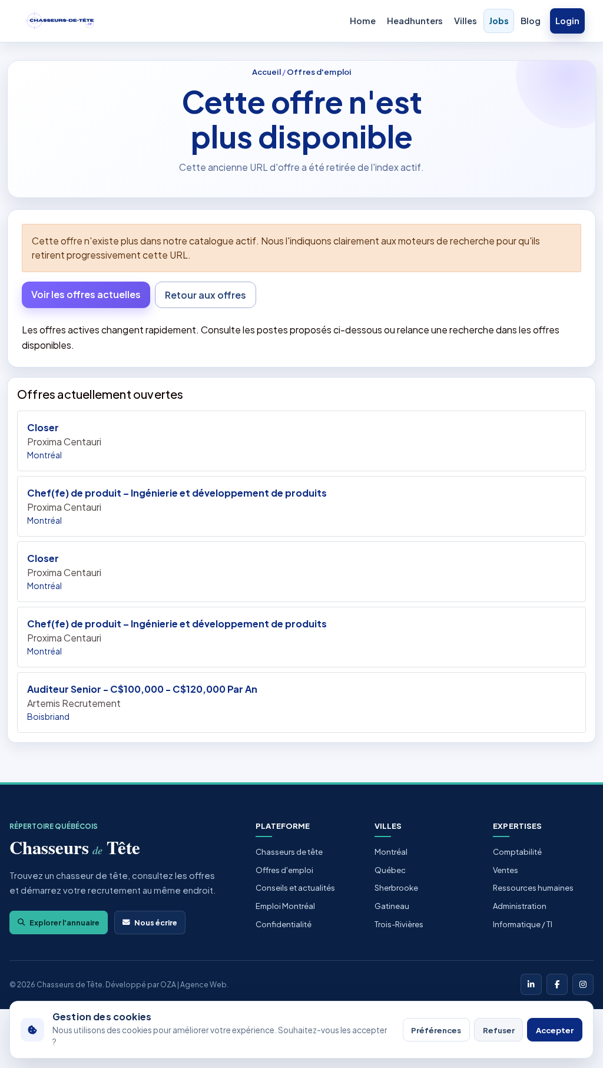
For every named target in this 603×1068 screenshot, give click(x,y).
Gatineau (392, 906)
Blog (531, 20)
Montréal (391, 852)
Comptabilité (517, 852)
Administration (519, 906)
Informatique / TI (522, 924)
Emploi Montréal (285, 906)
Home (363, 20)
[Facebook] (557, 984)
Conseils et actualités (295, 887)
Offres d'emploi (319, 72)
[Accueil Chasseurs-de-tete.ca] (60, 21)
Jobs (499, 20)
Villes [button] (465, 20)
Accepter (555, 1030)
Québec (390, 870)
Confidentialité (284, 924)
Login (567, 20)
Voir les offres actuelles (86, 294)
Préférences (436, 1030)
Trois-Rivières (399, 924)
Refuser (499, 1030)
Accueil (266, 72)
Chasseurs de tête (289, 852)
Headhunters (415, 20)
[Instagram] (583, 984)
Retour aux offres (205, 295)
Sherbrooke (396, 887)
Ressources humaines (533, 887)
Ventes (505, 870)
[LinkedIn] (531, 984)
